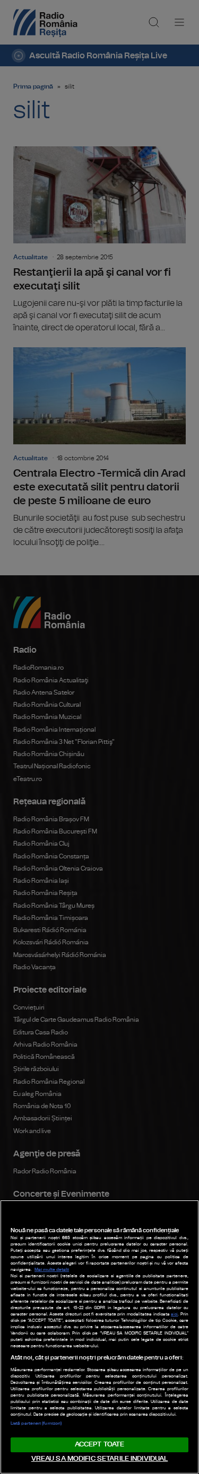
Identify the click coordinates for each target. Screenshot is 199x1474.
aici (174, 1314)
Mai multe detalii (51, 1270)
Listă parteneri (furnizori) (36, 1424)
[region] (99, 1337)
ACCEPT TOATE (100, 1444)
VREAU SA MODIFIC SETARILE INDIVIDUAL (99, 1458)
